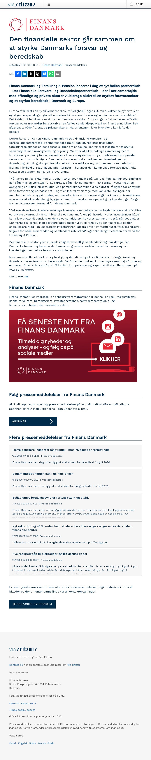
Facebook (27, 703)
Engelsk (22, 743)
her (26, 276)
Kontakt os (16, 664)
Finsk (50, 743)
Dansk (13, 743)
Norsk (32, 743)
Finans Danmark (52, 64)
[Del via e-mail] (58, 74)
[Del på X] (31, 74)
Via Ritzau (73, 664)
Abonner (19, 421)
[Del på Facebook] (18, 74)
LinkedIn (14, 703)
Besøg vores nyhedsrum (32, 604)
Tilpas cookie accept (22, 709)
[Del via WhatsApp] (51, 74)
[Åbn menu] (49, 4)
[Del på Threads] (38, 74)
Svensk (41, 743)
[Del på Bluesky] (44, 74)
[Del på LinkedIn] (24, 74)
